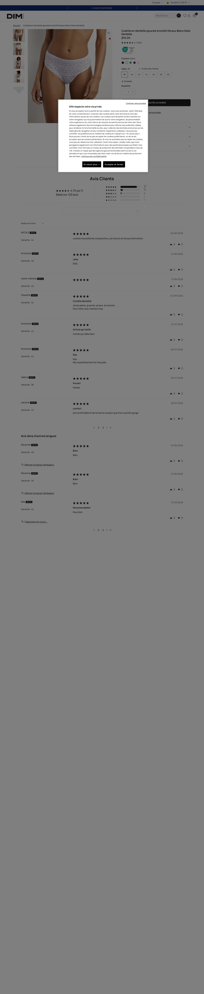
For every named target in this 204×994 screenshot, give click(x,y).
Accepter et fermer (114, 164)
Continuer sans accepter (136, 103)
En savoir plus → (92, 164)
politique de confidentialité (93, 156)
